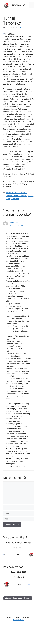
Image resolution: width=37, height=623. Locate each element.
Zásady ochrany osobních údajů (17, 598)
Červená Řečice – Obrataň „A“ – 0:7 (19, 196)
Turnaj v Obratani (12, 199)
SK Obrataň (18, 5)
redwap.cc (13, 222)
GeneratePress (18, 620)
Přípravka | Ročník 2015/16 (16, 193)
